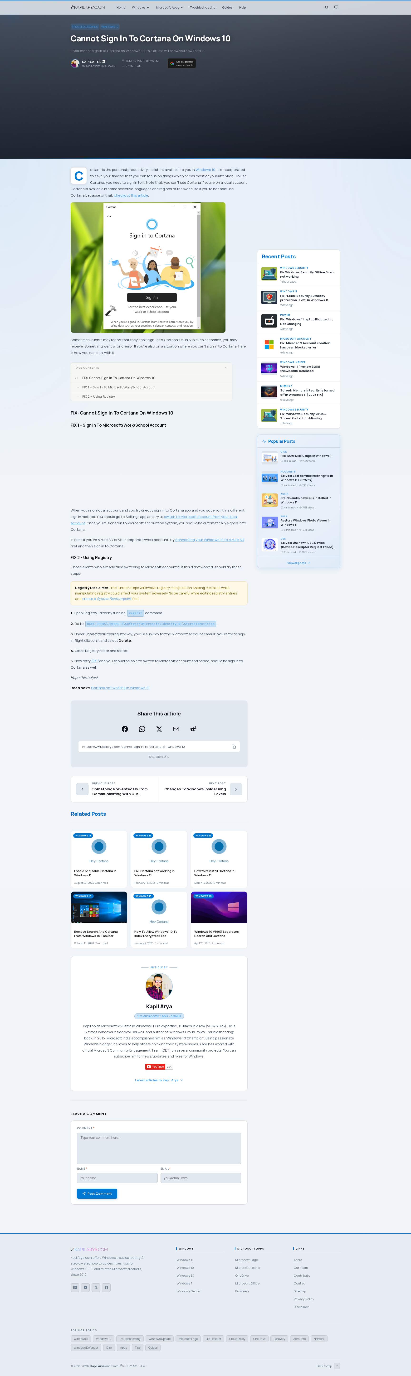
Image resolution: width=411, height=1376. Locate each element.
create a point (107, 598)
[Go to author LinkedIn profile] (103, 61)
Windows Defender (86, 1348)
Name (82, 1168)
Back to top (327, 1366)
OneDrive (259, 1339)
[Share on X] (159, 729)
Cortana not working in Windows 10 (120, 687)
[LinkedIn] (75, 1287)
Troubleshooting (85, 27)
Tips (137, 1348)
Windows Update (160, 1339)
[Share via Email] (176, 729)
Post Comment (100, 1194)
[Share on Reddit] (193, 729)
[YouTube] (85, 1287)
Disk (109, 1348)
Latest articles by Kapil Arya (156, 1080)
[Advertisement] (205, 108)
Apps (123, 1348)
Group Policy (237, 1339)
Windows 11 (81, 1339)
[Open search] (326, 7)
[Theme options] (336, 7)
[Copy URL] (234, 746)
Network (319, 1339)
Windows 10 (109, 27)
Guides (152, 1348)
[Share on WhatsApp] (142, 729)
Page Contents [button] (87, 367)
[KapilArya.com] (88, 7)
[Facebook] (106, 1287)
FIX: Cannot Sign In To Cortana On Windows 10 (118, 378)
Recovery (279, 1339)
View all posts (296, 563)
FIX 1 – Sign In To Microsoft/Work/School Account (119, 387)
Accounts (299, 1339)
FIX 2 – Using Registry (98, 396)
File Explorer (213, 1339)
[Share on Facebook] (125, 729)
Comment (86, 1128)
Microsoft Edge (188, 1339)
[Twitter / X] (96, 1287)
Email (166, 1168)
